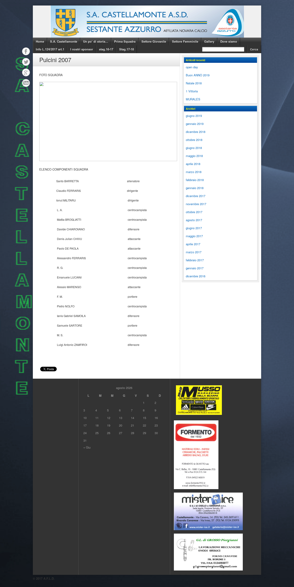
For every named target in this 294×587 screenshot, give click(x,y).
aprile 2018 (193, 164)
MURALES (193, 99)
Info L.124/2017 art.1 (50, 49)
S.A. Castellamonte (63, 41)
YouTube (26, 83)
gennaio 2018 (195, 188)
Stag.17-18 (126, 49)
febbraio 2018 (195, 180)
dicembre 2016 (195, 276)
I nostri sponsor (81, 49)
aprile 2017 (193, 244)
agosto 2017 (194, 220)
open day (192, 67)
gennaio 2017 (195, 268)
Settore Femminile (185, 41)
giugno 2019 (194, 115)
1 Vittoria (192, 91)
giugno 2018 (194, 148)
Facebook (26, 51)
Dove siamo (228, 41)
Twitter (26, 62)
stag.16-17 (106, 49)
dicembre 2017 (195, 196)
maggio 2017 (194, 236)
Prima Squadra (125, 41)
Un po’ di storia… (95, 41)
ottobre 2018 (194, 140)
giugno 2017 (194, 228)
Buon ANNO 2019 (197, 75)
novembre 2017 (196, 204)
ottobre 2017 (194, 212)
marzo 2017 (193, 252)
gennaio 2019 (195, 123)
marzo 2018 (193, 172)
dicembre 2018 (195, 132)
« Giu (86, 447)
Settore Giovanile (153, 41)
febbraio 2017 (195, 260)
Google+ (26, 72)
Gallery (209, 41)
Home (40, 41)
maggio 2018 (194, 156)
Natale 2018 (194, 83)
